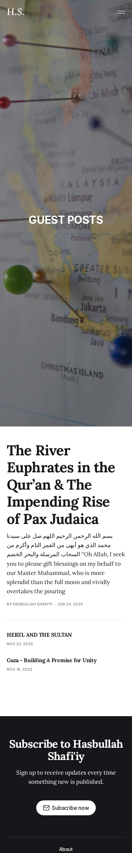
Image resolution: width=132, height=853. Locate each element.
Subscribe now (70, 807)
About (66, 849)
